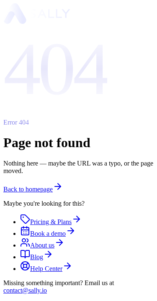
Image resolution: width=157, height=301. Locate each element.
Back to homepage (28, 189)
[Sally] (36, 21)
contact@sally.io (25, 290)
